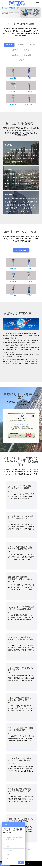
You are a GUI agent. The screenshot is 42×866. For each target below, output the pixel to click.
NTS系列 (29, 295)
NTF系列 (13, 105)
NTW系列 (13, 78)
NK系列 (13, 91)
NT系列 (28, 78)
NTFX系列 (29, 105)
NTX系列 (29, 91)
